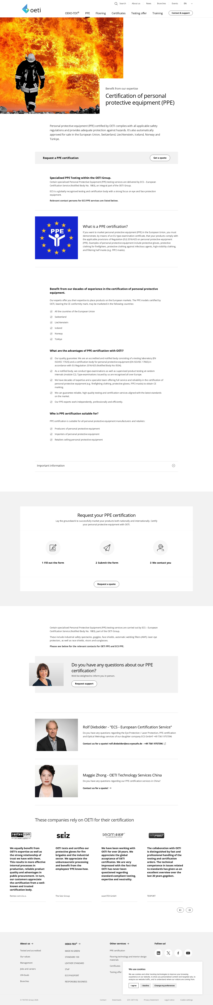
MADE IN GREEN (72, 951)
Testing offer (116, 972)
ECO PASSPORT (72, 975)
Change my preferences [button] (164, 985)
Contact (103, 1000)
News (148, 3)
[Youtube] (188, 953)
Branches (161, 3)
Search (122, 3)
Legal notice (169, 1000)
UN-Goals (24, 975)
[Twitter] (168, 953)
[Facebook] (178, 953)
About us (136, 3)
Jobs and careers (28, 969)
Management (26, 962)
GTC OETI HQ (132, 1000)
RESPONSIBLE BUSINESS (76, 981)
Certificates (115, 966)
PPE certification (117, 950)
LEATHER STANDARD (74, 963)
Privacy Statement (151, 1000)
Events (175, 3)
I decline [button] (145, 985)
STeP (67, 969)
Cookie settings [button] (186, 1000)
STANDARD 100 (72, 957)
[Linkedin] (158, 953)
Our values (25, 956)
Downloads (116, 1000)
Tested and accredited (30, 950)
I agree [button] (133, 985)
